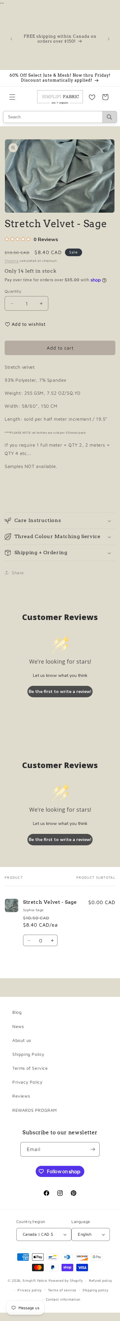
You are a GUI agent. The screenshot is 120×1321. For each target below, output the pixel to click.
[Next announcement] (108, 39)
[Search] (109, 117)
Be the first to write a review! (60, 691)
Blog (17, 1012)
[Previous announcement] (11, 39)
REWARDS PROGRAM (34, 1110)
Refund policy (100, 1280)
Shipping (12, 260)
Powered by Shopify (66, 1280)
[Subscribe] (92, 1149)
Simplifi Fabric (34, 1280)
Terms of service (62, 1290)
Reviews (21, 1095)
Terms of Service (30, 1068)
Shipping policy (95, 1290)
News (18, 1026)
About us (21, 1040)
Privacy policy (30, 1290)
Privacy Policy (27, 1082)
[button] (12, 97)
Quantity (13, 291)
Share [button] (18, 572)
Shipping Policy (28, 1054)
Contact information (63, 1299)
